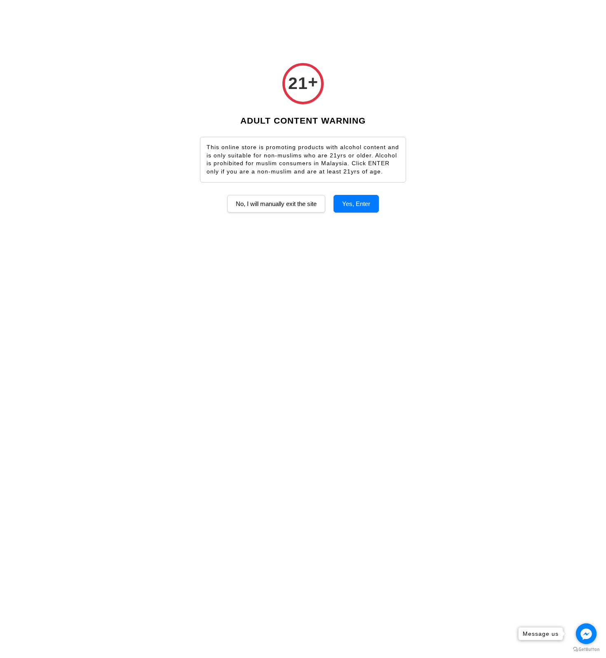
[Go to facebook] (586, 633)
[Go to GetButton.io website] (586, 649)
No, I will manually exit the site (276, 203)
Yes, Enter (356, 203)
